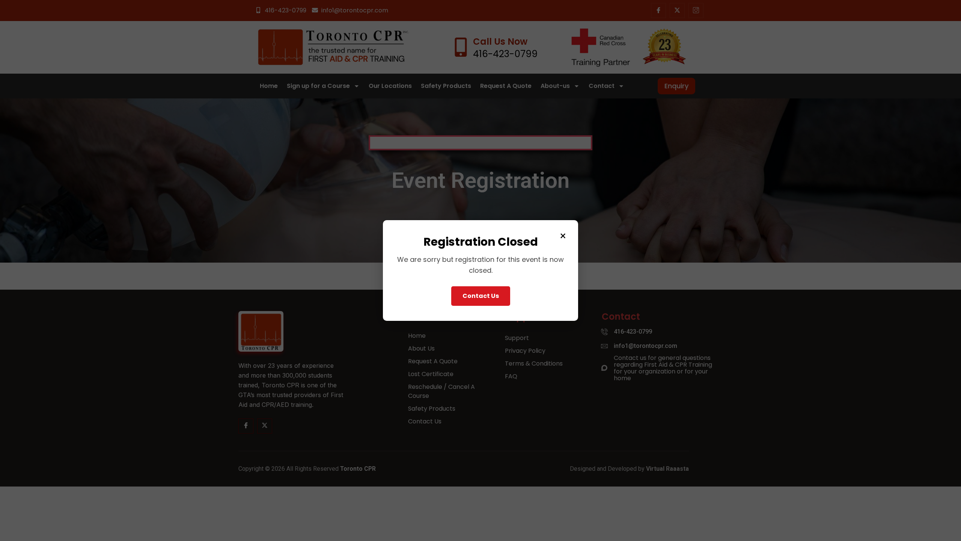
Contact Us (480, 296)
